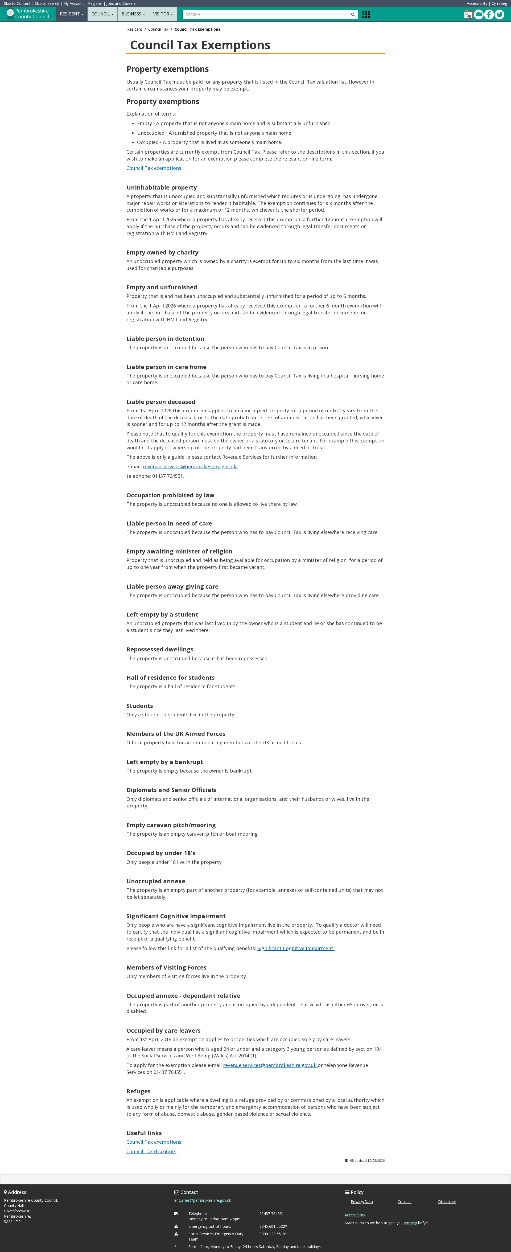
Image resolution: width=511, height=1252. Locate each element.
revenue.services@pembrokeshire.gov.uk (190, 466)
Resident (134, 29)
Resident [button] (70, 14)
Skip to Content (17, 3)
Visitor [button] (161, 14)
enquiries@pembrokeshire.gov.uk (202, 1200)
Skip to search (47, 3)
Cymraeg (499, 3)
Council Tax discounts (151, 1151)
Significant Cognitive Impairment (296, 948)
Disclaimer (447, 1201)
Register (95, 3)
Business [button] (132, 14)
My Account (73, 3)
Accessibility (477, 3)
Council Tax (158, 29)
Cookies (404, 1201)
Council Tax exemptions (153, 168)
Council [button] (101, 14)
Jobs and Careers (121, 3)
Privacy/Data (362, 1201)
